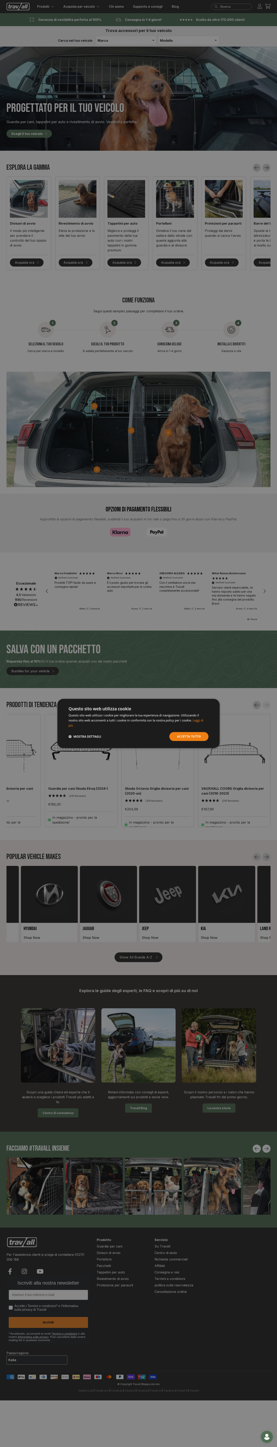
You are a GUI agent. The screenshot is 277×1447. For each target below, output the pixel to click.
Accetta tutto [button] (189, 736)
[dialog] (138, 723)
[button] (85, 736)
